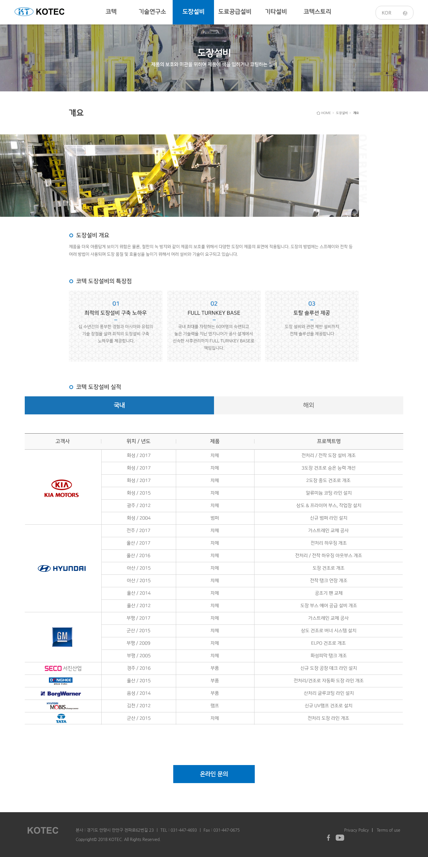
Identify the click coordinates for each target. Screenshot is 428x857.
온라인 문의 (214, 774)
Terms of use (388, 830)
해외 (308, 405)
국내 (119, 405)
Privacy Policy (356, 830)
